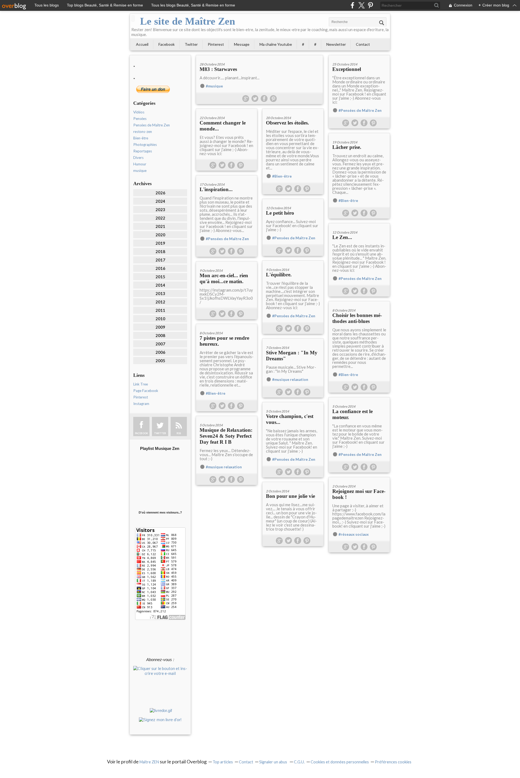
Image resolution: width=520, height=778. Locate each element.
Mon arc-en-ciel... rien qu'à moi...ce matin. (224, 278)
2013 (160, 293)
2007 (160, 343)
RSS (179, 433)
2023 (160, 209)
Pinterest (216, 44)
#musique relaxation (290, 379)
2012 (160, 301)
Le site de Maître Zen (187, 21)
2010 (160, 318)
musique (140, 170)
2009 (160, 327)
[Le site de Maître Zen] (133, 18)
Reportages (142, 151)
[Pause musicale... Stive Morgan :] (292, 340)
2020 (160, 234)
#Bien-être (282, 176)
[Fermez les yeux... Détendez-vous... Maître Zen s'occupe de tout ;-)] (226, 418)
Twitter (191, 44)
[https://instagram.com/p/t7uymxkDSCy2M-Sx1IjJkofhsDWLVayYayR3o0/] (226, 263)
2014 (160, 285)
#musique (214, 86)
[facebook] (352, 5)
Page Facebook (145, 390)
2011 (160, 310)
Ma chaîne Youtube (275, 44)
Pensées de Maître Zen (151, 125)
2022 (160, 217)
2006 (160, 352)
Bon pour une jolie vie (290, 496)
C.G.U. (299, 762)
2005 (160, 360)
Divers (138, 157)
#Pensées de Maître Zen (360, 110)
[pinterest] (370, 5)
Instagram (141, 403)
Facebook (166, 44)
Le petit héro (280, 213)
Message (241, 44)
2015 (160, 276)
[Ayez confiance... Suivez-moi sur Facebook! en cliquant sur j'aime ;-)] (292, 200)
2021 (160, 226)
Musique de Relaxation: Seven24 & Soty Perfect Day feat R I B (226, 436)
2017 (160, 259)
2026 (160, 192)
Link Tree (140, 384)
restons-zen (142, 131)
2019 (160, 243)
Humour (139, 164)
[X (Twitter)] (361, 5)
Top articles (223, 762)
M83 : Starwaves (218, 69)
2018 (160, 251)
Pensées (140, 118)
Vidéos (138, 112)
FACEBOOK (141, 433)
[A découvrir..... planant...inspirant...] (259, 57)
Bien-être (140, 138)
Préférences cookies (393, 762)
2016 (160, 268)
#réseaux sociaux (354, 534)
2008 (160, 335)
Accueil (142, 44)
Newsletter (336, 44)
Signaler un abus (273, 762)
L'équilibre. (279, 274)
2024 (160, 201)
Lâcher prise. (346, 147)
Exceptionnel (346, 69)
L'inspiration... (216, 189)
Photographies (145, 144)
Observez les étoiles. (287, 123)
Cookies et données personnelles (340, 762)
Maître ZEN (149, 762)
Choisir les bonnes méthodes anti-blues (357, 318)
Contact (363, 44)
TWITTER (160, 433)
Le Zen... (342, 237)
